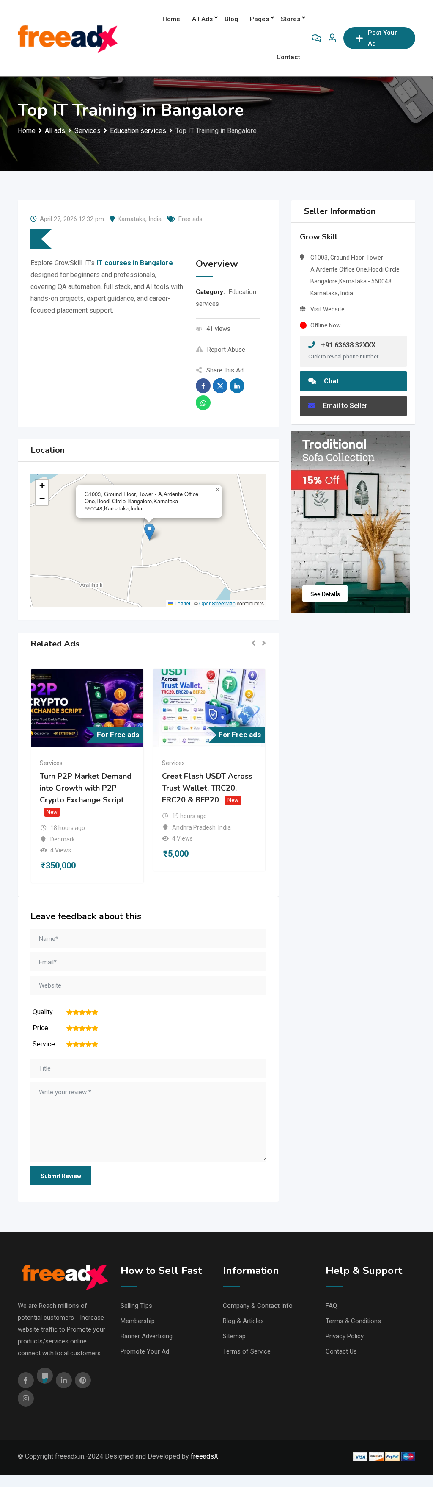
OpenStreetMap (217, 603)
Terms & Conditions (353, 1321)
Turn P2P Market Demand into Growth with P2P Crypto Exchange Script (86, 788)
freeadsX (204, 1456)
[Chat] (316, 38)
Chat (330, 381)
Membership (138, 1321)
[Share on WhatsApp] (203, 402)
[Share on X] (220, 385)
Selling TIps (136, 1305)
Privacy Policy (345, 1336)
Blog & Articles (243, 1321)
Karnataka (131, 219)
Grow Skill (318, 237)
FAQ (331, 1305)
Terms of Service (247, 1351)
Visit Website (327, 309)
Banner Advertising (147, 1336)
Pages (259, 19)
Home (171, 19)
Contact (288, 57)
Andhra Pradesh (194, 827)
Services (51, 763)
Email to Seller (344, 406)
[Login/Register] (332, 38)
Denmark (62, 839)
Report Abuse (226, 349)
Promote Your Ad (145, 1351)
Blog (231, 19)
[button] (149, 532)
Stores (290, 19)
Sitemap (234, 1336)
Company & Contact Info (258, 1305)
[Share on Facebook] (203, 385)
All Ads (202, 19)
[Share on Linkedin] (237, 385)
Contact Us (341, 1351)
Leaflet (181, 603)
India (155, 219)
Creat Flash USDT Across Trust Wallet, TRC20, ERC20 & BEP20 (207, 788)
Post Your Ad (382, 38)
